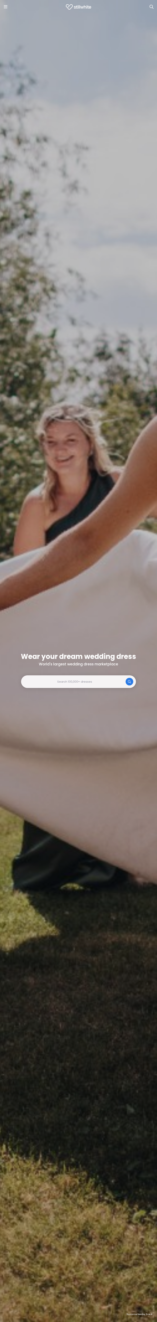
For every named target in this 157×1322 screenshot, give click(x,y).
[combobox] (78, 681)
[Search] (151, 7)
